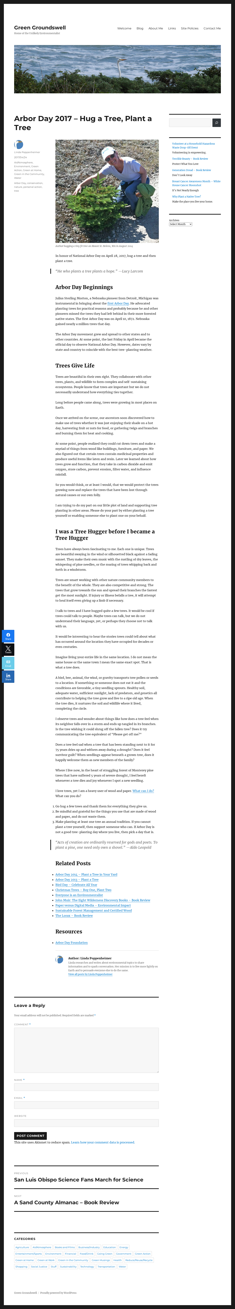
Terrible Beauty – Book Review (190, 158)
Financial (70, 1253)
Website (20, 1115)
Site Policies (189, 28)
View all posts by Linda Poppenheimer (90, 974)
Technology (87, 1266)
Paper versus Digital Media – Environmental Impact (93, 905)
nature (18, 186)
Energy (124, 1247)
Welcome (124, 28)
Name (19, 1080)
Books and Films (65, 1247)
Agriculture (22, 1247)
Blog (140, 28)
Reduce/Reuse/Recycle (139, 1260)
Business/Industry (89, 1247)
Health (117, 1260)
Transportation (106, 1266)
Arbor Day (20, 183)
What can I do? (143, 791)
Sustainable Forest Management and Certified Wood (93, 910)
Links (172, 28)
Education (109, 1247)
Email (19, 1098)
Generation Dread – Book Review (191, 170)
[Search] (216, 123)
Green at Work (46, 1260)
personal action (32, 186)
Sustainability (68, 1266)
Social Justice (39, 1266)
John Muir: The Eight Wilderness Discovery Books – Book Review (102, 900)
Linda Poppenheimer (27, 152)
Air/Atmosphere (23, 162)
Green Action (143, 1253)
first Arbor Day (118, 303)
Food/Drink (86, 1253)
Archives (174, 220)
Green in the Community (29, 174)
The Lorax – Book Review (74, 915)
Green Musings (101, 1260)
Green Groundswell (40, 27)
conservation (35, 183)
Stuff (53, 1266)
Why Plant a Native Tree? (186, 196)
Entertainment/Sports (28, 1253)
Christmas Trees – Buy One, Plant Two (83, 890)
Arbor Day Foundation (71, 942)
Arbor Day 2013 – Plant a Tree (77, 879)
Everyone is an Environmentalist (79, 895)
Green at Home (32, 170)
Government (123, 1253)
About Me (156, 28)
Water (17, 177)
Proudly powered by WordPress (58, 1292)
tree (16, 190)
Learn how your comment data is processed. (103, 1142)
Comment (22, 1024)
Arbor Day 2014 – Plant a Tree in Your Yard (86, 874)
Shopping (21, 1266)
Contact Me (212, 28)
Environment (22, 166)
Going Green (104, 1253)
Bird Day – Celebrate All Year (76, 885)
